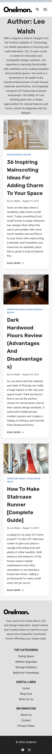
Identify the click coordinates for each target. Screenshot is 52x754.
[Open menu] (45, 9)
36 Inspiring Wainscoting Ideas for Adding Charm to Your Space (25, 177)
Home (26, 688)
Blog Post (26, 693)
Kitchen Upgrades (26, 661)
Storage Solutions (26, 667)
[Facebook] (22, 750)
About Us (26, 714)
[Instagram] (29, 750)
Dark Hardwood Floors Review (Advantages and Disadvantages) (24, 343)
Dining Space (26, 656)
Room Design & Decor (19, 155)
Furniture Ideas (16, 309)
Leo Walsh (15, 201)
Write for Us (26, 699)
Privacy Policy (26, 725)
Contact (26, 720)
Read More (15, 263)
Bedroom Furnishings (26, 672)
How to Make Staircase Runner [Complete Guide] (23, 504)
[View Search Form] (37, 9)
